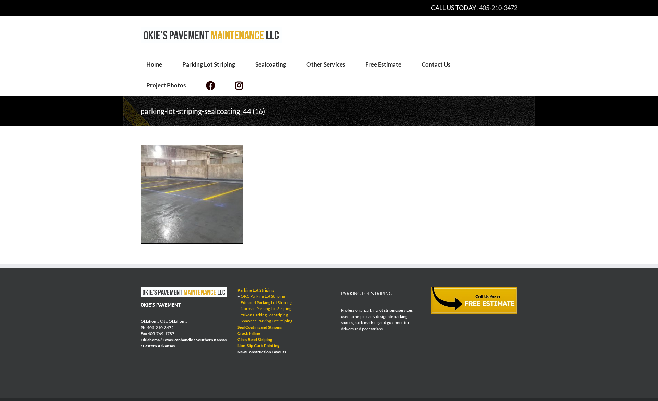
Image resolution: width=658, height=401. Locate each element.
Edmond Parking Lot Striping (266, 302)
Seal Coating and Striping (259, 327)
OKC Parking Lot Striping (263, 296)
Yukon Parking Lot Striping (264, 314)
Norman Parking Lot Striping (266, 308)
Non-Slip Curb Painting (258, 345)
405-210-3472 (498, 7)
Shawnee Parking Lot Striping (266, 320)
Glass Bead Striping (254, 339)
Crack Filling (248, 333)
